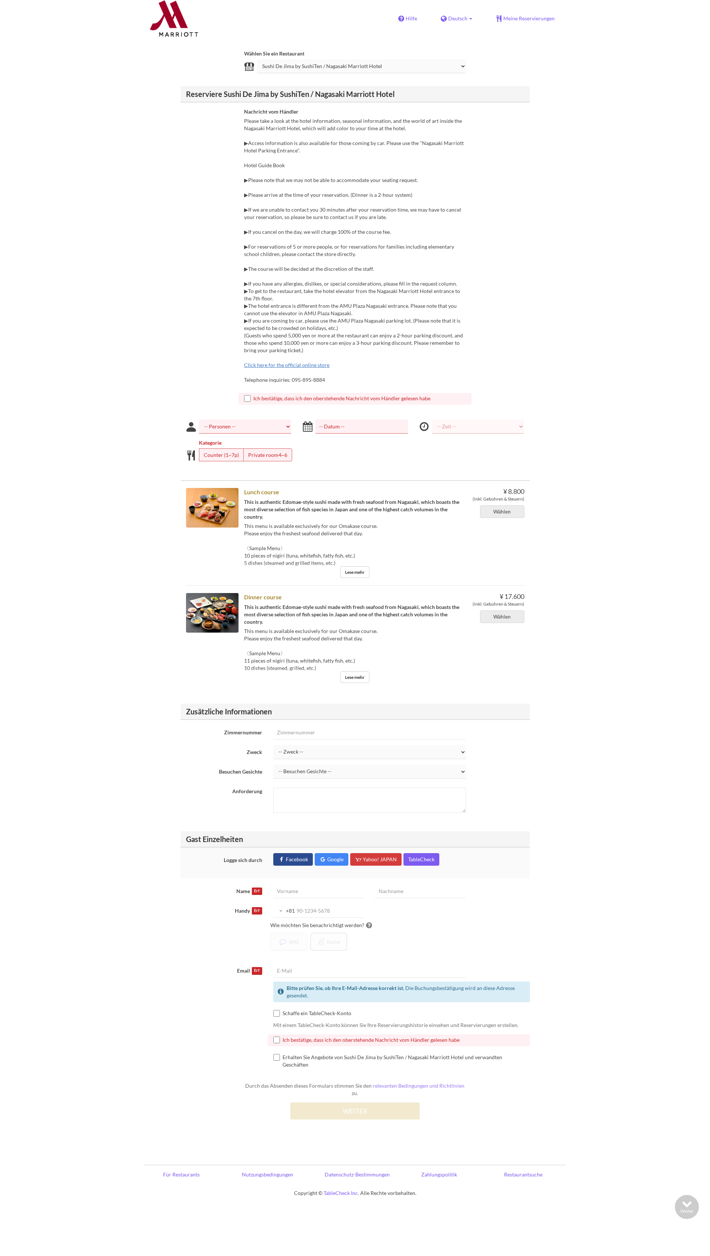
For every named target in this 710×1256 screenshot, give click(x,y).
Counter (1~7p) (221, 455)
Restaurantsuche (523, 1174)
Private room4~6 (267, 455)
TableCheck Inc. (341, 1193)
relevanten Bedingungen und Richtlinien (418, 1085)
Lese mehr (355, 572)
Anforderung (247, 791)
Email (248, 970)
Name (248, 891)
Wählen (502, 511)
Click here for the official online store (286, 365)
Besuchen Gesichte (240, 771)
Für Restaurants (181, 1174)
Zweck (254, 752)
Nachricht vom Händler (271, 111)
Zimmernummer (243, 732)
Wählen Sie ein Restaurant (274, 53)
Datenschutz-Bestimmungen (357, 1174)
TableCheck (421, 859)
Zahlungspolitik (439, 1174)
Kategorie (210, 443)
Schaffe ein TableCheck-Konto (317, 1013)
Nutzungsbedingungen (267, 1174)
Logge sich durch (243, 860)
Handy (247, 911)
